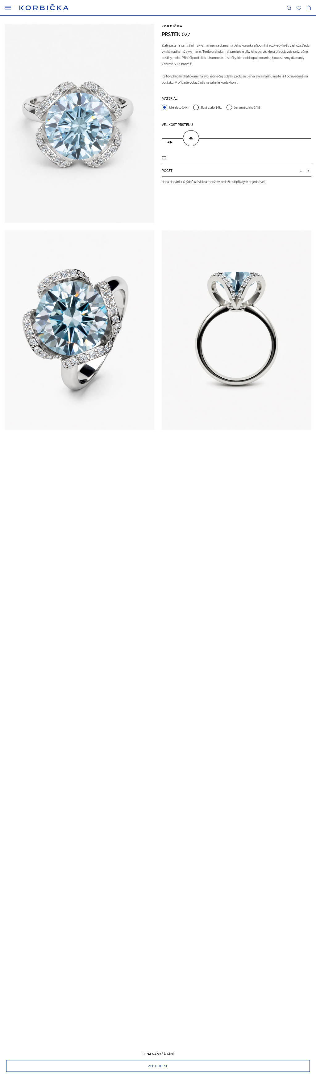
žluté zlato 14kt (211, 107)
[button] (299, 8)
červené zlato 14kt (247, 107)
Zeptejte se (158, 1066)
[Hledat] (289, 8)
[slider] (191, 138)
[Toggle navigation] (8, 8)
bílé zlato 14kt (178, 107)
